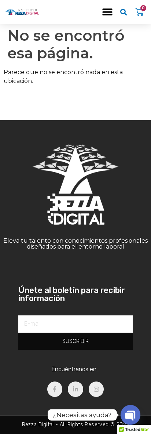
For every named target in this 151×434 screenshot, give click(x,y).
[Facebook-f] (55, 389)
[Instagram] (96, 389)
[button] (107, 12)
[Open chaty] (130, 415)
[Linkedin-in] (75, 389)
